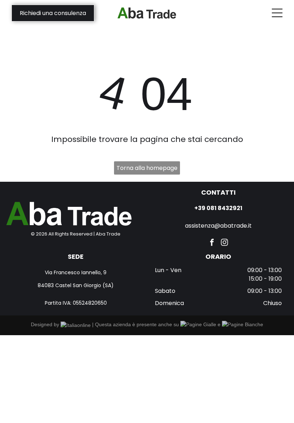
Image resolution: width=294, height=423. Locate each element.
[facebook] (212, 243)
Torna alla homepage (147, 168)
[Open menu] (277, 13)
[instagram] (224, 243)
